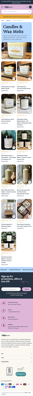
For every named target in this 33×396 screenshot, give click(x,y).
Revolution (3, 394)
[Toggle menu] (2, 7)
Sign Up (27, 289)
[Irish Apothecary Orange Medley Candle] (8, 71)
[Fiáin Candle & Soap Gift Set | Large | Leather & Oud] (24, 209)
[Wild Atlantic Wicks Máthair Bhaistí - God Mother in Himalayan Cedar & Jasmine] (24, 104)
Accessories (4, 188)
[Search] (30, 12)
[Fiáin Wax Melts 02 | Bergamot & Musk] (8, 209)
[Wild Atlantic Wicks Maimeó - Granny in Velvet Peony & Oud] (24, 140)
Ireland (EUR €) (7, 381)
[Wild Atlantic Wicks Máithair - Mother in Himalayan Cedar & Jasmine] (8, 241)
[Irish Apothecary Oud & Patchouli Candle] (8, 104)
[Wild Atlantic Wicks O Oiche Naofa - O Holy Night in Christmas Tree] (8, 140)
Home (2, 20)
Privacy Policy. (19, 295)
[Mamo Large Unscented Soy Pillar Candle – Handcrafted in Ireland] (24, 174)
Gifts (2, 84)
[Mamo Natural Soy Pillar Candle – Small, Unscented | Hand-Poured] (8, 174)
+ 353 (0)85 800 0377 (14, 312)
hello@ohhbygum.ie (13, 319)
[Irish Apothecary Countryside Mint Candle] (24, 71)
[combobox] (16, 11)
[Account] (27, 7)
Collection (8, 20)
